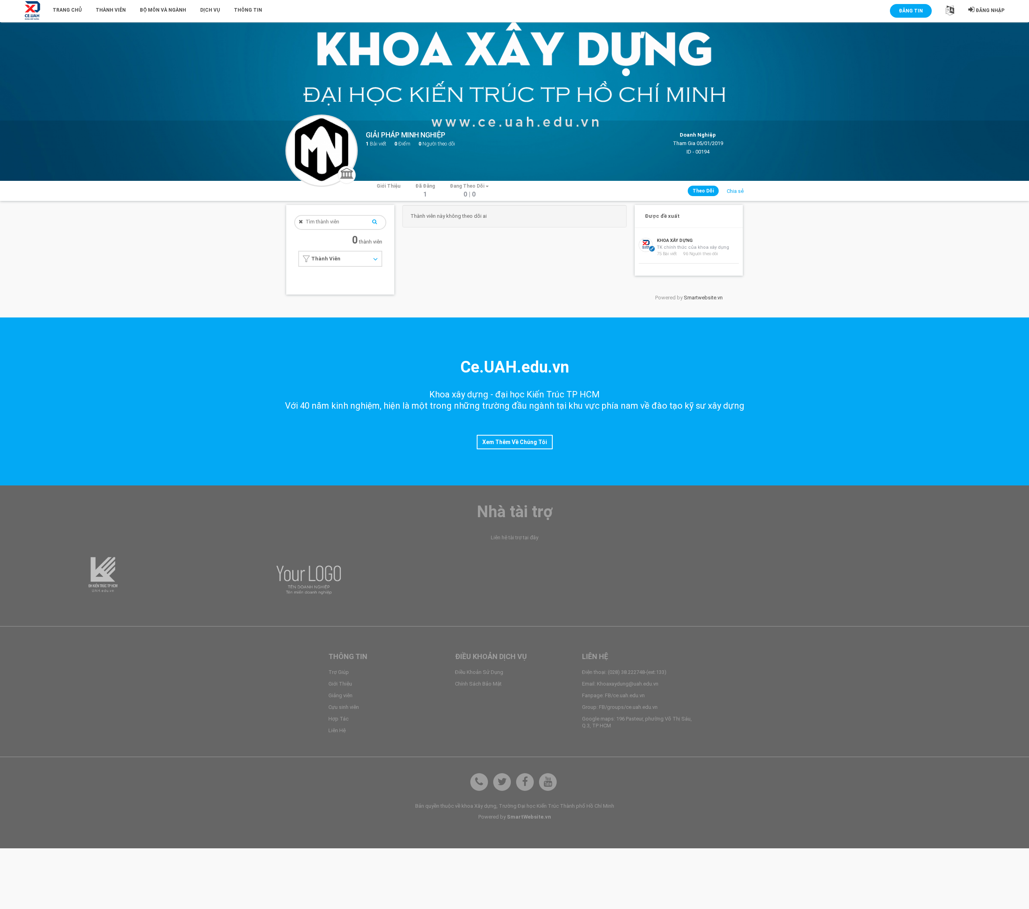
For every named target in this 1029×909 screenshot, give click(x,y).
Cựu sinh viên (343, 707)
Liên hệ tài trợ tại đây (514, 537)
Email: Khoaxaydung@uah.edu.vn (620, 684)
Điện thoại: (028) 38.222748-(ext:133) (624, 672)
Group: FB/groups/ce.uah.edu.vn (620, 707)
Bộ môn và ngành (163, 10)
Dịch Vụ (210, 10)
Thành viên (111, 10)
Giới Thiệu (340, 684)
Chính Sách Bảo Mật (478, 684)
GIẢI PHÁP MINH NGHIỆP (405, 135)
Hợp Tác (338, 719)
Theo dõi (703, 191)
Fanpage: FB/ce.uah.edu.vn (613, 695)
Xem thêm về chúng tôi (514, 442)
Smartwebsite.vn (703, 298)
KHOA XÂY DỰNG (675, 240)
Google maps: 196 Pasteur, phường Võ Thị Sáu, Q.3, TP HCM (637, 722)
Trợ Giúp (338, 672)
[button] (950, 12)
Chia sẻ (735, 191)
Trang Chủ (67, 10)
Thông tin (248, 10)
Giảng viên (340, 695)
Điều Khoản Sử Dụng (479, 672)
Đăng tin (911, 11)
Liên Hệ (337, 730)
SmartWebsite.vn (529, 817)
